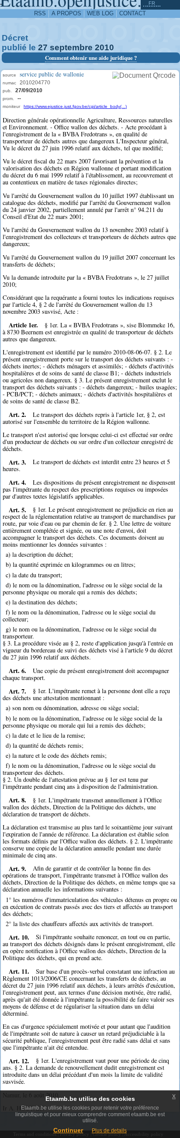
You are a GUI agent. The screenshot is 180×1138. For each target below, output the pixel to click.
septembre (71, 47)
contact (132, 13)
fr (152, 3)
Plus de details (109, 1131)
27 (43, 47)
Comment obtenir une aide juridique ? (91, 58)
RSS (40, 13)
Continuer (68, 1130)
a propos (66, 13)
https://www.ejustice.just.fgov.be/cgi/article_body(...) (75, 106)
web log (100, 13)
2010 (104, 47)
